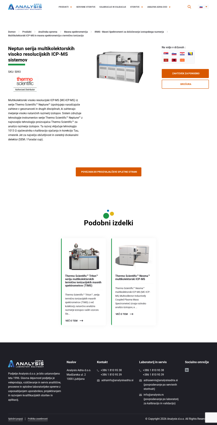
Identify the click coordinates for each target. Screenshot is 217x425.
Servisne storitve (85, 7)
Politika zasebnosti (38, 418)
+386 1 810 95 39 (111, 374)
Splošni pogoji (15, 418)
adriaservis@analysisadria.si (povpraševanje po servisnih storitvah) (161, 385)
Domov (12, 31)
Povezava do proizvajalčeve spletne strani (109, 171)
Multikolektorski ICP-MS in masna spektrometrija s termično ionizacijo (46, 35)
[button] (203, 7)
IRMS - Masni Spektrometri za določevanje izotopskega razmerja (129, 31)
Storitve (135, 7)
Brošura (185, 84)
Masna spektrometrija (76, 31)
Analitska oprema (47, 31)
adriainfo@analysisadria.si (117, 380)
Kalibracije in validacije (113, 7)
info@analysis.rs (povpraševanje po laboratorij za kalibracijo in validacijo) (161, 399)
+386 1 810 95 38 (111, 370)
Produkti (63, 7)
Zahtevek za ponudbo (186, 73)
